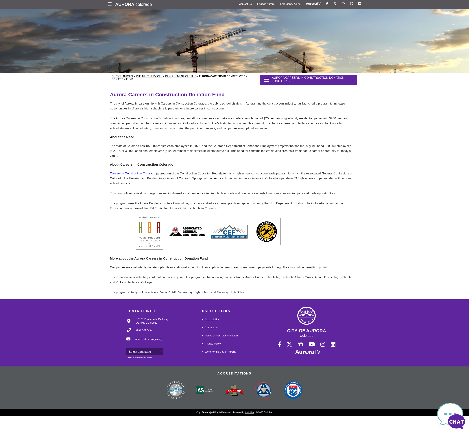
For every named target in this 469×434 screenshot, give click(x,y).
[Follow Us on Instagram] (351, 3)
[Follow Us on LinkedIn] (359, 3)
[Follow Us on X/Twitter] (334, 3)
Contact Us (245, 3)
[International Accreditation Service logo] (205, 392)
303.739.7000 (144, 329)
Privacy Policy (213, 343)
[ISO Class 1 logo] (234, 392)
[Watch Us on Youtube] (312, 344)
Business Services (149, 76)
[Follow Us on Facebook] (327, 3)
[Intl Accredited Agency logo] (293, 392)
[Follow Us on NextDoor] (343, 3)
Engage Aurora (266, 3)
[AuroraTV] (313, 3)
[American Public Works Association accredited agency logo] (264, 392)
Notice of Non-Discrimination (221, 335)
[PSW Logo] (176, 392)
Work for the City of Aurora (220, 351)
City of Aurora (122, 76)
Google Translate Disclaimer (140, 357)
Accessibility (212, 319)
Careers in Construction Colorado (132, 173)
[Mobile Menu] (110, 4)
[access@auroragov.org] (143, 341)
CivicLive (249, 412)
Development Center (180, 76)
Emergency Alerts (290, 3)
